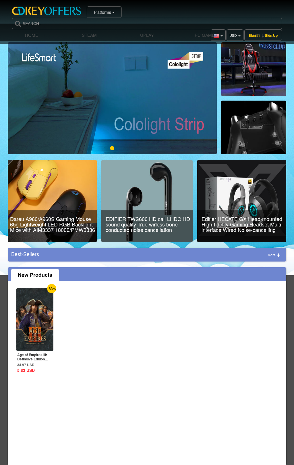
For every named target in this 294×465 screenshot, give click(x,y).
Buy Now (253, 71)
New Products (35, 274)
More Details (40, 346)
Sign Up (271, 35)
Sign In (254, 35)
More (272, 254)
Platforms (103, 12)
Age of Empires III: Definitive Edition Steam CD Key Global (35, 359)
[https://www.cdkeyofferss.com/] (46, 12)
